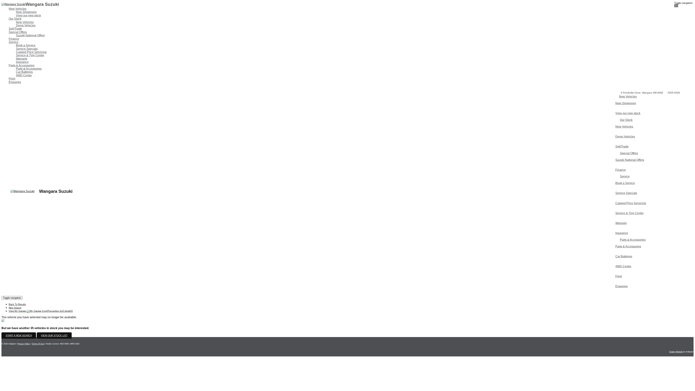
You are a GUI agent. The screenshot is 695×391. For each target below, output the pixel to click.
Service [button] (13, 42)
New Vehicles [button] (17, 8)
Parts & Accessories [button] (21, 65)
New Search (15, 307)
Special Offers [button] (18, 32)
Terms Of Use (38, 344)
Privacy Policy (24, 344)
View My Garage (41, 311)
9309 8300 (674, 92)
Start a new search (19, 335)
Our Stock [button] (15, 18)
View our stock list (54, 335)
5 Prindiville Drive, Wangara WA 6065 (642, 92)
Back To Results (17, 304)
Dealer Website (676, 352)
